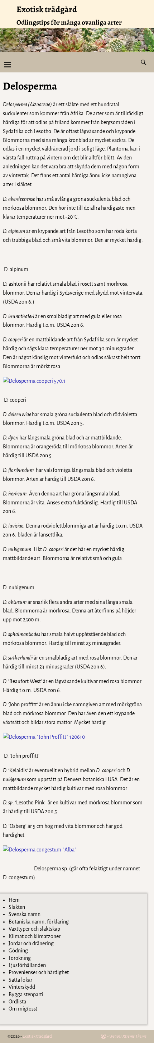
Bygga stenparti (26, 994)
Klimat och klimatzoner (35, 936)
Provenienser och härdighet (39, 972)
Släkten (17, 907)
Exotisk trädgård (46, 9)
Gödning (18, 950)
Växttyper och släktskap (34, 929)
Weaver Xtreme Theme (127, 1036)
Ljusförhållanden (27, 965)
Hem (14, 900)
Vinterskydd (22, 987)
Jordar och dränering (31, 943)
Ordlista (17, 1001)
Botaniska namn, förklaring (39, 922)
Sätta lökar (20, 980)
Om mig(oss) (23, 1009)
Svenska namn (24, 914)
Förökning (20, 958)
